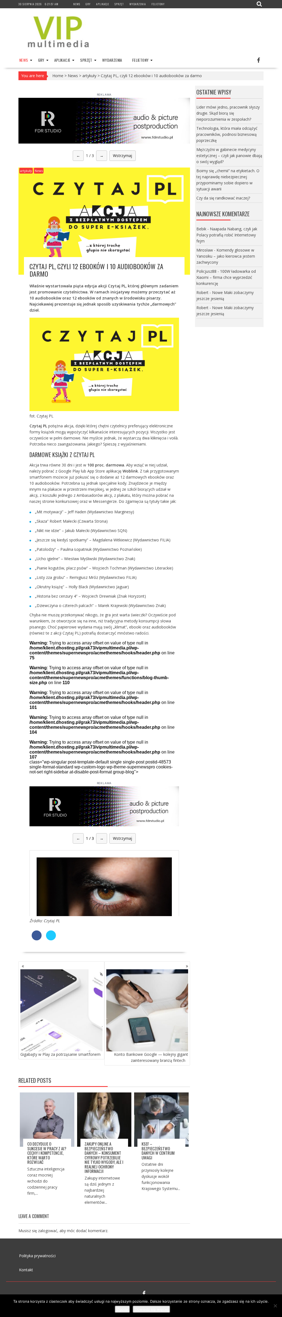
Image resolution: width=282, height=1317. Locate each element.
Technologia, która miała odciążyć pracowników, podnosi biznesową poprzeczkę (226, 134)
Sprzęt (119, 4)
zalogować (47, 1230)
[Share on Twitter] (51, 938)
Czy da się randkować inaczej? (223, 198)
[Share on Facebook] (37, 938)
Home (57, 75)
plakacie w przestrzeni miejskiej (76, 489)
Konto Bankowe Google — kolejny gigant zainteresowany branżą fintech (151, 1057)
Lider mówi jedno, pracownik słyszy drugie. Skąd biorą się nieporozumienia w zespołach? (228, 113)
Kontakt (26, 1269)
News (76, 4)
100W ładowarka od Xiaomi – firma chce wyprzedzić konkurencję (226, 277)
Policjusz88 (206, 271)
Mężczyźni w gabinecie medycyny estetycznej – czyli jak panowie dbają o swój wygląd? (229, 155)
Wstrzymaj (122, 155)
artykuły (89, 75)
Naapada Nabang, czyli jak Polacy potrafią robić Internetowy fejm (226, 235)
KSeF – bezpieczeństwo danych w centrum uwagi (158, 1151)
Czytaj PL (52, 920)
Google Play (69, 471)
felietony (158, 4)
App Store (96, 471)
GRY (88, 4)
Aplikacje (102, 4)
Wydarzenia (137, 4)
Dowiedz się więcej (151, 1309)
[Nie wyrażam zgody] (275, 1305)
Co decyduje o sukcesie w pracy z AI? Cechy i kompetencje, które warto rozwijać (46, 1153)
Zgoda (122, 1309)
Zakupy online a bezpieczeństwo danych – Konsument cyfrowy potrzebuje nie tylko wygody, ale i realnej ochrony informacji (104, 1157)
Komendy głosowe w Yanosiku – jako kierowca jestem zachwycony (225, 256)
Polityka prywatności (37, 1255)
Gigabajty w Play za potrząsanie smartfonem (60, 1054)
